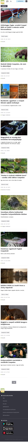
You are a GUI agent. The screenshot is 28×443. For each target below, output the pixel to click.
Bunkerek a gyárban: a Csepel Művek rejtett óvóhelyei (12, 102)
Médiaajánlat (6, 415)
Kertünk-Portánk (6, 189)
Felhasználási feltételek (9, 409)
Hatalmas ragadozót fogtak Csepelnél (11, 250)
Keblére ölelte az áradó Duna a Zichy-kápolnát (13, 286)
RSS (4, 398)
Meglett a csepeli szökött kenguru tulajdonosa (14, 323)
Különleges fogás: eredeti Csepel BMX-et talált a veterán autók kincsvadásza (13, 27)
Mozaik (3, 41)
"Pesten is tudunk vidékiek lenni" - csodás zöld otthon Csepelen (14, 176)
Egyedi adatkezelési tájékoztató (11, 412)
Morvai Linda (4, 109)
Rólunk (4, 403)
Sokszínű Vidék (5, 73)
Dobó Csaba (4, 36)
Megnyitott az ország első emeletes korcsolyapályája (11, 138)
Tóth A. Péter (4, 294)
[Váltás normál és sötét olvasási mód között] (11, 1)
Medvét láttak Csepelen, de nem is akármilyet (13, 65)
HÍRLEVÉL (5, 401)
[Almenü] (7, 1)
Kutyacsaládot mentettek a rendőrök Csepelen (11, 361)
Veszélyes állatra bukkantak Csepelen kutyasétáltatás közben (14, 213)
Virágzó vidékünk (6, 115)
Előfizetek (20, 1)
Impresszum (6, 406)
